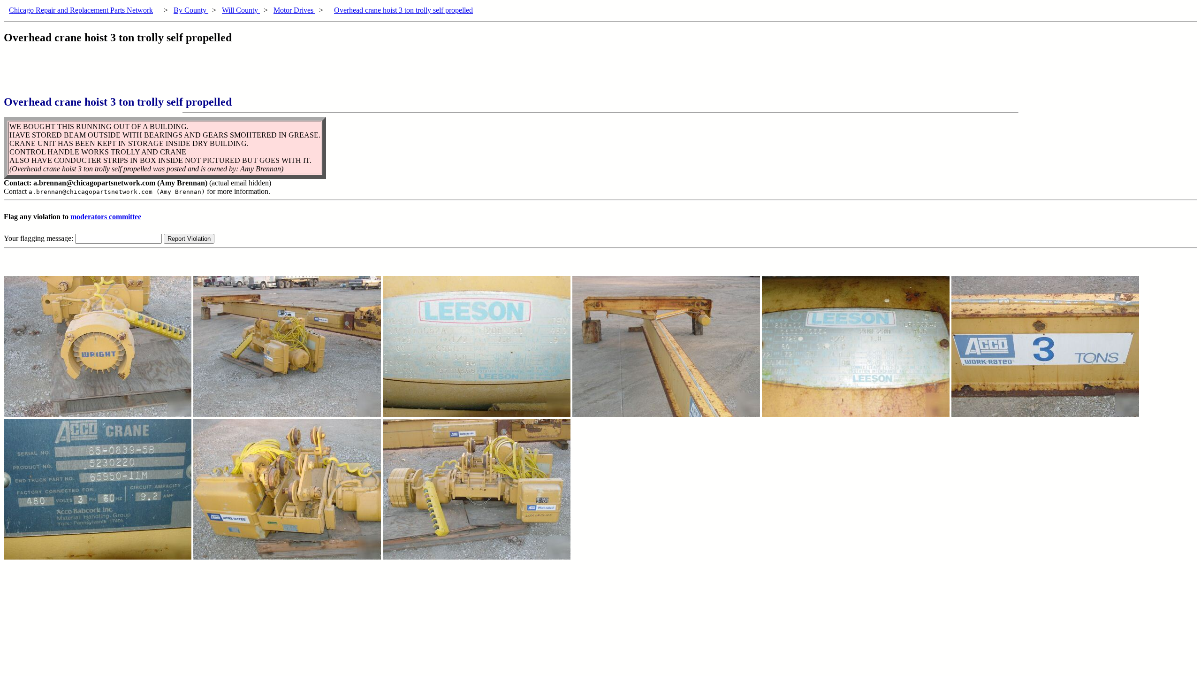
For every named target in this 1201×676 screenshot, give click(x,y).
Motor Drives (294, 10)
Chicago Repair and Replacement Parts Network (81, 10)
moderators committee (105, 217)
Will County (241, 10)
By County (191, 10)
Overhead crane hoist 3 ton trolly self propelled (403, 10)
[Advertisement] (174, 75)
